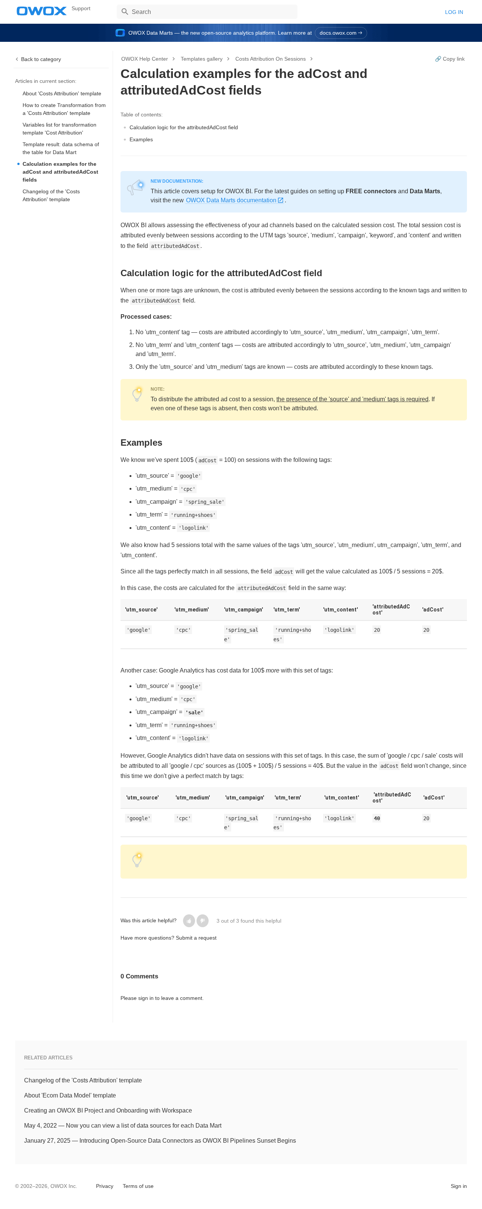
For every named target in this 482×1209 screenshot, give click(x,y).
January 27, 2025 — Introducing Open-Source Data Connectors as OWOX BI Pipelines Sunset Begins (160, 1140)
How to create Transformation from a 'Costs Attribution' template (64, 109)
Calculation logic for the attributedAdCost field (184, 127)
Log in (454, 12)
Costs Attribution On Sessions (270, 59)
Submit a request (196, 938)
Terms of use (138, 1186)
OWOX (42, 11)
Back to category (41, 59)
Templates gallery (202, 59)
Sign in (459, 1186)
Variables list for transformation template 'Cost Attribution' (59, 129)
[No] (203, 920)
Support (81, 8)
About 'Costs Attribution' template (62, 93)
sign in (146, 998)
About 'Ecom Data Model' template (70, 1095)
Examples (141, 139)
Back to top (34, 1185)
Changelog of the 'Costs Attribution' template (51, 195)
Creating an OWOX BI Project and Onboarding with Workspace (108, 1110)
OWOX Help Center (144, 59)
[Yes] (189, 920)
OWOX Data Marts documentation (231, 200)
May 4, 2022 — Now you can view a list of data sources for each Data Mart (122, 1125)
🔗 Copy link (450, 59)
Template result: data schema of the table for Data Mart (61, 148)
